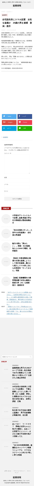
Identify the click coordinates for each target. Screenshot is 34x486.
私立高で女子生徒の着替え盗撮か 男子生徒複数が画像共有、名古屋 (21, 412)
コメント (7, 153)
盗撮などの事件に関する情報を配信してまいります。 (17, 480)
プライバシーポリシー (19, 471)
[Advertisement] (17, 94)
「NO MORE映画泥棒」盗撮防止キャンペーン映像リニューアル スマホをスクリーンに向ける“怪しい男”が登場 (22, 450)
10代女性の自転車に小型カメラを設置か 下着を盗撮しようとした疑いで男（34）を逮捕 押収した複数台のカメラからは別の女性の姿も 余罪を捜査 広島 (21, 394)
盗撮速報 (17, 5)
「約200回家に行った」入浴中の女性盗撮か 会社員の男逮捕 (22, 232)
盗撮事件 (5, 137)
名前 (5, 177)
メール (6, 184)
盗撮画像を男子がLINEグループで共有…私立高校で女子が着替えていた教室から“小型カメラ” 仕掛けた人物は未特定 (21, 373)
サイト (6, 191)
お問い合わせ (7, 471)
